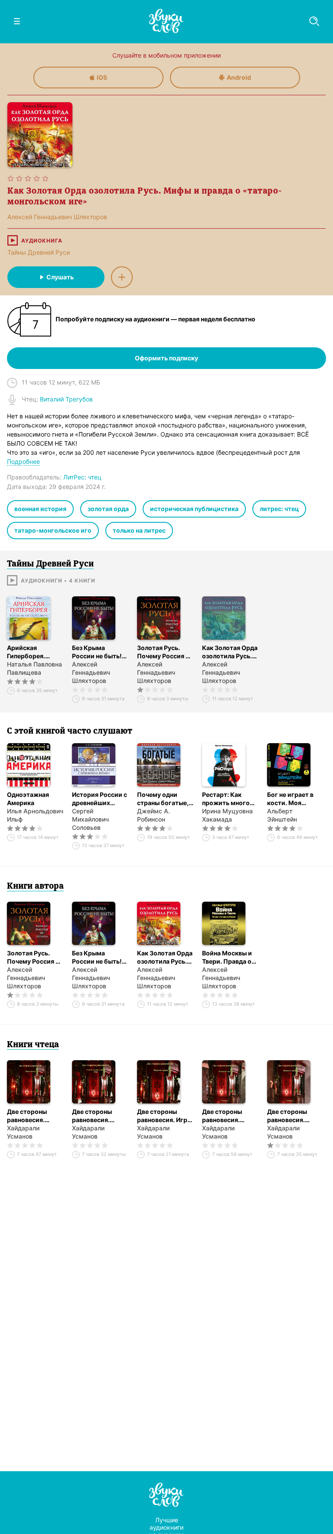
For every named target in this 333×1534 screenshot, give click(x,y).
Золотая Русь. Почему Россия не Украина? (165, 652)
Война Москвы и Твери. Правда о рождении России (230, 957)
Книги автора (35, 886)
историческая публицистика (194, 508)
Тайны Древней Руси (38, 252)
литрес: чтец (279, 508)
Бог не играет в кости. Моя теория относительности (294, 799)
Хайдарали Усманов (23, 1132)
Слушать (60, 277)
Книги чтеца (33, 1045)
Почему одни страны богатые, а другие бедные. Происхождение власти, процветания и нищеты (165, 799)
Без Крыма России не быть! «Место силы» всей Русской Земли (97, 652)
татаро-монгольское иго (52, 530)
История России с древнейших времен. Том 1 (99, 799)
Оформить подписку (166, 358)
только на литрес (139, 530)
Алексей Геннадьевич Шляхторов (91, 672)
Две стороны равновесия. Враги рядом (27, 1116)
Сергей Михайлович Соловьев (90, 819)
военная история (40, 508)
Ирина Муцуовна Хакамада (227, 815)
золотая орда (108, 508)
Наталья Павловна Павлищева (34, 668)
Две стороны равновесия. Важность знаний (293, 1116)
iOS (102, 77)
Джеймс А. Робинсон (153, 815)
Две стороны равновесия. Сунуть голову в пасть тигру (96, 1116)
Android (239, 77)
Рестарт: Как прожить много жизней (226, 799)
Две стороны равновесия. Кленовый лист (225, 1116)
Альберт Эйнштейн (282, 815)
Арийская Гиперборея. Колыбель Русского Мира (30, 652)
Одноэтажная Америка (28, 798)
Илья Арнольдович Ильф (35, 815)
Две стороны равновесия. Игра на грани (164, 1116)
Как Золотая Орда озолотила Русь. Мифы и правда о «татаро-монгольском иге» (230, 652)
